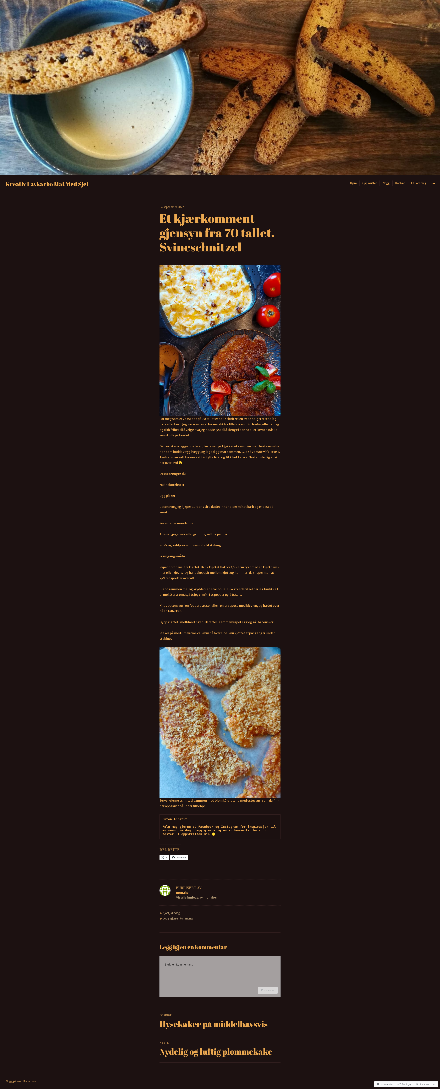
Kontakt (400, 183)
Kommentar (267, 990)
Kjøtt (166, 913)
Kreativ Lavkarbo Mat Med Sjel (47, 184)
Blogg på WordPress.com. (21, 1081)
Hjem (353, 183)
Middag (175, 913)
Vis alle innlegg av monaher (196, 897)
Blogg (386, 183)
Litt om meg (418, 183)
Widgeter (433, 185)
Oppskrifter (369, 183)
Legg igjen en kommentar (179, 918)
